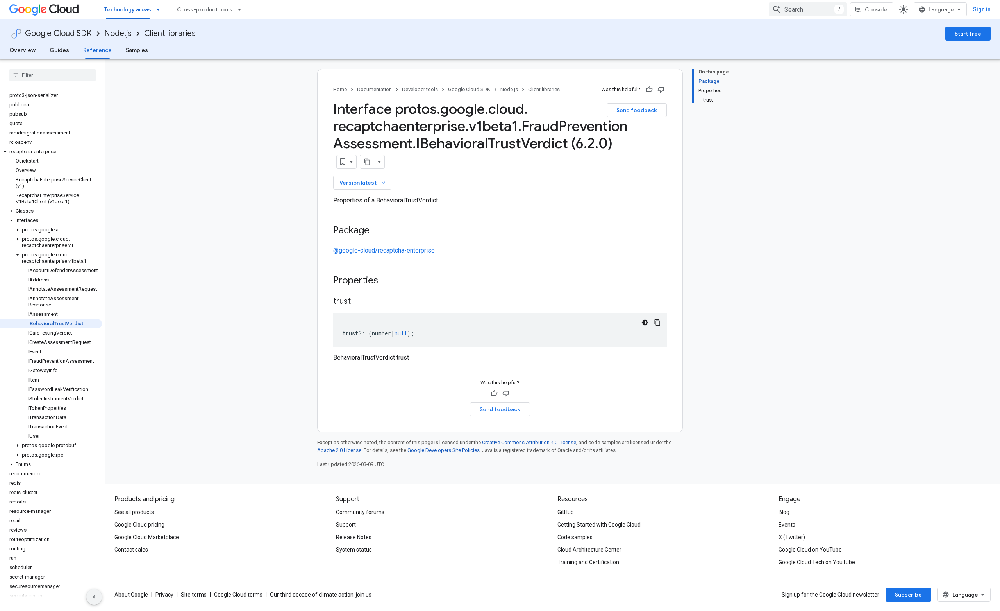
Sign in (982, 9)
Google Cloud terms (238, 594)
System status (354, 549)
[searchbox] (52, 75)
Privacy (164, 594)
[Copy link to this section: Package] (377, 231)
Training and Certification (588, 562)
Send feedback (636, 110)
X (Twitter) (792, 537)
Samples (137, 50)
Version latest (363, 182)
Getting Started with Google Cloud (599, 524)
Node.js (118, 33)
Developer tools (420, 89)
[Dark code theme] (645, 322)
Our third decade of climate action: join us (320, 594)
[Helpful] (649, 89)
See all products (134, 512)
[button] (51, 151)
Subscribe (908, 594)
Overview (22, 50)
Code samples (575, 537)
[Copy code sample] (657, 322)
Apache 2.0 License (339, 450)
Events (787, 524)
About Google (131, 594)
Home (340, 89)
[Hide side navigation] (94, 597)
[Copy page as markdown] (367, 161)
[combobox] (808, 9)
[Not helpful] (661, 89)
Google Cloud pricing (139, 524)
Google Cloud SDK (58, 33)
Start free (968, 33)
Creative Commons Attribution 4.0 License (529, 442)
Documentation (374, 89)
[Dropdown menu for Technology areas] (160, 9)
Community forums (360, 512)
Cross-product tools (204, 9)
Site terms (194, 594)
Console (876, 9)
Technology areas (127, 9)
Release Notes (353, 537)
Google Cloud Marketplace (146, 537)
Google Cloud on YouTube (810, 549)
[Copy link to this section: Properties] (388, 281)
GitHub (565, 512)
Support (346, 524)
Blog (784, 512)
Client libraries (170, 33)
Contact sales (131, 549)
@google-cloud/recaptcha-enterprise (384, 250)
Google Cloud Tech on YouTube (817, 562)
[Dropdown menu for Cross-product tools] (241, 9)
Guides (59, 50)
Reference (97, 50)
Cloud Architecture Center (589, 549)
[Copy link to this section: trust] (358, 301)
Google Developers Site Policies (443, 450)
